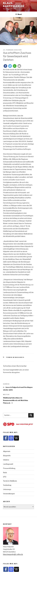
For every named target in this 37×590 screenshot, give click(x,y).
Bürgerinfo (7, 456)
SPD (4, 477)
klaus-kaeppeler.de (13, 5)
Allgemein (6, 451)
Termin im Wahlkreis (15, 357)
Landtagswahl (8, 464)
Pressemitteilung (9, 468)
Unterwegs (7, 489)
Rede (5, 473)
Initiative (6, 460)
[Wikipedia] (16, 438)
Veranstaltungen (9, 494)
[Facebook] (5, 438)
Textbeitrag (7, 485)
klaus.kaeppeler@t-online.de (13, 554)
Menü (20, 14)
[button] (5, 66)
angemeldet (14, 370)
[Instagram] (11, 438)
